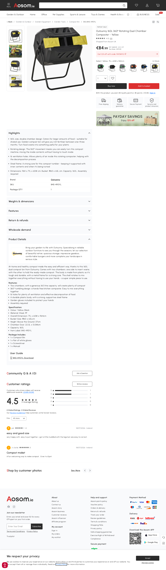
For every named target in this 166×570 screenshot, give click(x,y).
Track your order (97, 515)
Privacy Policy (32, 531)
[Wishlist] (136, 5)
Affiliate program (59, 522)
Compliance (96, 539)
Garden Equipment (43, 22)
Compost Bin (74, 22)
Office (44, 14)
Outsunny (55, 179)
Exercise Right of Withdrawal (102, 535)
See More (75, 470)
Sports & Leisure (77, 14)
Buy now (111, 86)
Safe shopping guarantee (101, 532)
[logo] (24, 5)
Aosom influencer (59, 518)
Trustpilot (11, 536)
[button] (49, 133)
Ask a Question (82, 373)
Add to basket (144, 86)
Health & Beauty (118, 14)
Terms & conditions (99, 522)
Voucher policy (97, 505)
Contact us (56, 505)
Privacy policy (96, 528)
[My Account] (147, 5)
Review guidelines (98, 518)
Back (10, 22)
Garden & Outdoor (15, 14)
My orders (56, 534)
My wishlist (56, 537)
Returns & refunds (98, 511)
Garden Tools (60, 22)
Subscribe (36, 526)
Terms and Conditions (16, 531)
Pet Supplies (58, 14)
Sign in (54, 531)
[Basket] (157, 5)
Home (32, 14)
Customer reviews (59, 515)
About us (55, 501)
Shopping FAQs (97, 525)
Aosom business (58, 511)
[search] (124, 5)
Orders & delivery (98, 508)
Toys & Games (98, 14)
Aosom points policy (99, 501)
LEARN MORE (28, 392)
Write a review (82, 384)
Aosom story (57, 508)
